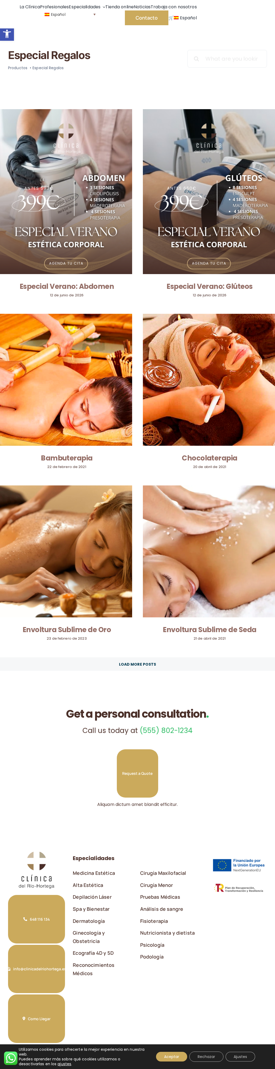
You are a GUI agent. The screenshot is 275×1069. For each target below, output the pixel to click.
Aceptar (171, 1056)
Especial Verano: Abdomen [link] (67, 286)
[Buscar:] (227, 58)
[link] (7, 34)
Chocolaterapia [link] (209, 458)
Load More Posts (137, 664)
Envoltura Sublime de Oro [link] (67, 630)
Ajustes (240, 1056)
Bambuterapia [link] (67, 458)
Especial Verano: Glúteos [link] (210, 286)
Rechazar (206, 1056)
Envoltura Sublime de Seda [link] (209, 630)
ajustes (64, 1063)
